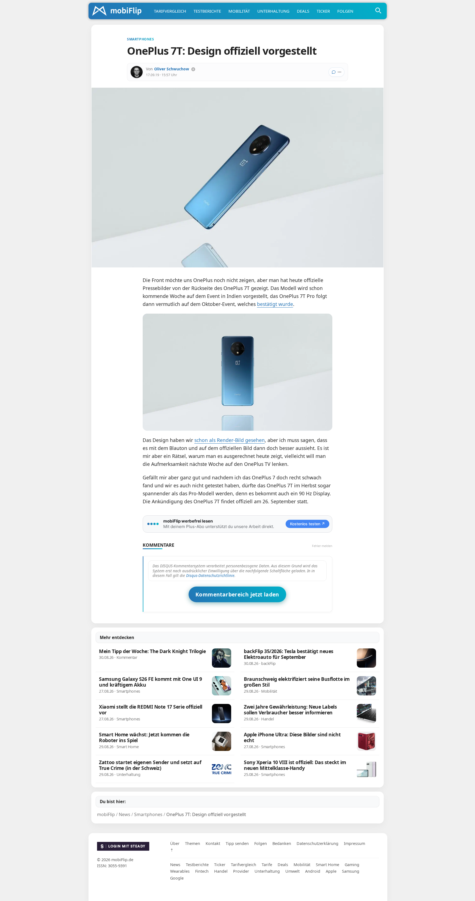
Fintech (202, 871)
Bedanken (281, 843)
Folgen (345, 11)
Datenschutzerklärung (317, 843)
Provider (241, 871)
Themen (192, 843)
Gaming (352, 864)
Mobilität (239, 11)
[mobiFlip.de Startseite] (119, 11)
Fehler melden (322, 546)
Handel (221, 871)
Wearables (180, 871)
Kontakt (213, 843)
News (175, 864)
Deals (303, 11)
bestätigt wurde (275, 304)
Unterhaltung (273, 11)
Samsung (350, 871)
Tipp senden (237, 843)
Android (312, 871)
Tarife (267, 864)
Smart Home (327, 864)
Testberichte (207, 11)
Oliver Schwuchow (171, 68)
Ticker (323, 11)
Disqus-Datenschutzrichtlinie (210, 575)
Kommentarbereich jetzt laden (237, 594)
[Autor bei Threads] (193, 69)
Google (177, 878)
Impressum (354, 843)
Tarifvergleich (170, 11)
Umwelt (292, 871)
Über (174, 843)
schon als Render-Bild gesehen (229, 440)
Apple (331, 871)
